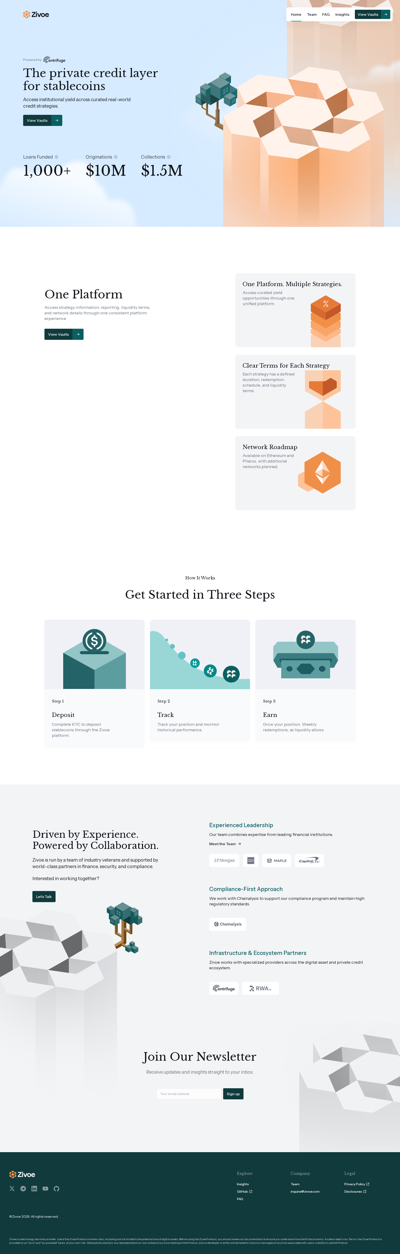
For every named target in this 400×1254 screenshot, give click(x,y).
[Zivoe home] (36, 14)
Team (312, 14)
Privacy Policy (354, 1184)
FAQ (326, 14)
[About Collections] (169, 157)
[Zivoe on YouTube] (45, 1188)
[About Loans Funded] (56, 157)
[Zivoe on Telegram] (23, 1188)
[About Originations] (116, 157)
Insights (342, 14)
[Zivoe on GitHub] (56, 1188)
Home (296, 14)
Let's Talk (44, 896)
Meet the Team (222, 843)
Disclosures (353, 1191)
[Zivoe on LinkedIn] (34, 1188)
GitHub (242, 1191)
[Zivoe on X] (12, 1188)
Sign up (233, 1093)
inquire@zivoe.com (305, 1191)
